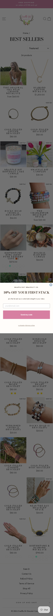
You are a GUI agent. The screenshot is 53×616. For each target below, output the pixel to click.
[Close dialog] (51, 285)
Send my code (26, 315)
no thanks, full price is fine (26, 325)
